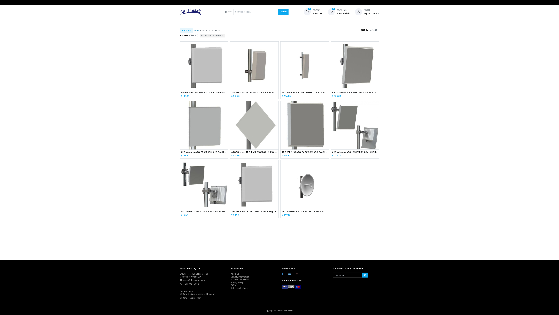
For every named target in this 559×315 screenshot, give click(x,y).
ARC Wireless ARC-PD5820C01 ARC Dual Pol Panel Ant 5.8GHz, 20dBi (204, 152)
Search (283, 11)
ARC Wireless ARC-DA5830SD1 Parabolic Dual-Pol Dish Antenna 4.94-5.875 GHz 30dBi (305, 211)
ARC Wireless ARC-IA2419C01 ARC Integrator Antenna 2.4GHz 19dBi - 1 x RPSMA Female (254, 211)
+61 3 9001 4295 (191, 284)
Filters (187, 30)
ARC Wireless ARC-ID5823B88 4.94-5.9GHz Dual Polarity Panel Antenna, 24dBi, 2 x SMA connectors (355, 152)
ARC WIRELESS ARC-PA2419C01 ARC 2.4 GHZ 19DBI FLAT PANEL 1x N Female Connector (305, 152)
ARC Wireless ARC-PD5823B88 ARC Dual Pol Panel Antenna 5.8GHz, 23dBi (355, 92)
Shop (196, 30)
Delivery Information (240, 277)
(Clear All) (193, 35)
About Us (235, 274)
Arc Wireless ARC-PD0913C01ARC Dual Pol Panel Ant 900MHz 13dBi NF (204, 92)
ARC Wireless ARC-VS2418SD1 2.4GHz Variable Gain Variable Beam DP (305, 92)
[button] (228, 12)
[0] (307, 11)
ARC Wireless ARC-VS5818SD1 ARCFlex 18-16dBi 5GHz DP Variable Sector (254, 92)
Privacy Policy (237, 282)
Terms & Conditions (240, 279)
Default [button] (373, 30)
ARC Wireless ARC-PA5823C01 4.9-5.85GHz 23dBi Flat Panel (254, 152)
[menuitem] (187, 22)
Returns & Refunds (239, 288)
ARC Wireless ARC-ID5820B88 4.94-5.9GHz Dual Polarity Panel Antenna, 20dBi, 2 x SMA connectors (204, 211)
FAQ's (233, 285)
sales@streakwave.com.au (195, 280)
